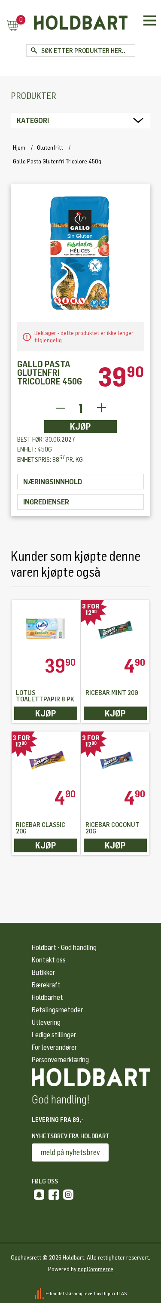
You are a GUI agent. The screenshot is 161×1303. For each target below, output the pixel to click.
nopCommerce (95, 1269)
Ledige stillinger (54, 1035)
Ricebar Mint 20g (111, 693)
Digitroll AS (114, 1293)
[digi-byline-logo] (40, 1293)
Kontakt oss (49, 960)
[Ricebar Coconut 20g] (115, 759)
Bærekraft (46, 985)
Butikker (43, 972)
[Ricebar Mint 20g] (115, 628)
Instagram (68, 1194)
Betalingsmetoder (57, 1010)
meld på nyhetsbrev (70, 1152)
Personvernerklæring (60, 1060)
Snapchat (39, 1194)
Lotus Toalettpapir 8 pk (45, 696)
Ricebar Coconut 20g (112, 828)
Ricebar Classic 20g (40, 828)
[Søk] (33, 50)
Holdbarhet (47, 997)
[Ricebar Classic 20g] (45, 759)
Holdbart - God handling (64, 947)
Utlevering (46, 1022)
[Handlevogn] (11, 26)
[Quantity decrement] (60, 408)
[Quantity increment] (101, 408)
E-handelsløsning (64, 1293)
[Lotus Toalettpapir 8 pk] (45, 628)
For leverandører (54, 1047)
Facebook (54, 1194)
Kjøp (80, 426)
